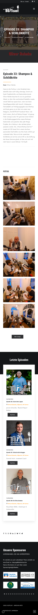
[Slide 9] (20, 593)
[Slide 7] (16, 593)
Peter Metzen (30, 37)
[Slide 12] (26, 593)
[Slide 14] (30, 593)
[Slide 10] (22, 593)
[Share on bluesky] (17, 533)
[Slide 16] (34, 593)
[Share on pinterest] (10, 533)
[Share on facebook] (4, 533)
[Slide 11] (24, 593)
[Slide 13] (28, 593)
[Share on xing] (20, 533)
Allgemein (19, 404)
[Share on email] (22, 533)
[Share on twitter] (6, 533)
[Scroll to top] (34, 611)
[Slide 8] (18, 593)
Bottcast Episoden (18, 37)
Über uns (22, 1)
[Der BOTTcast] (11, 8)
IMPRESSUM (15, 611)
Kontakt (27, 1)
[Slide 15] (32, 593)
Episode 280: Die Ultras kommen (14, 500)
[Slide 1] (4, 593)
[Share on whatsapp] (15, 533)
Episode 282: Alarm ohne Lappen (14, 401)
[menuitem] (22, 1)
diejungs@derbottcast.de (19, 562)
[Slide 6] (14, 593)
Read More (12, 414)
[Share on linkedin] (13, 533)
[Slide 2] (6, 593)
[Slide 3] (8, 593)
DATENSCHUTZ (7, 611)
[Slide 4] (10, 593)
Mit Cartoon (25, 404)
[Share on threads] (8, 533)
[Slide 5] (12, 593)
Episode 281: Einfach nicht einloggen (15, 452)
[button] (32, 1)
